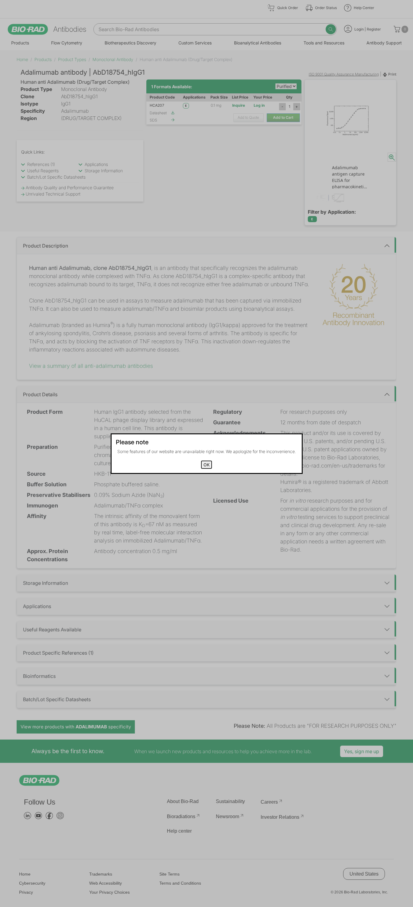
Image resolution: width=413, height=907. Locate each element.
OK (206, 464)
